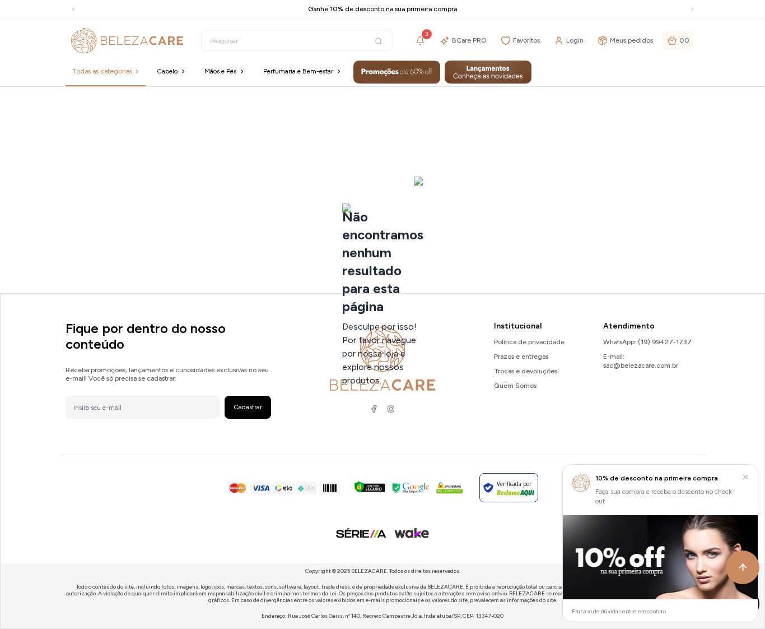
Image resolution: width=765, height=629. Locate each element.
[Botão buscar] (379, 41)
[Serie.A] (361, 533)
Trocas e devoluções (525, 371)
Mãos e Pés (220, 71)
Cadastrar (248, 407)
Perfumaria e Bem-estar (298, 71)
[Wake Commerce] (411, 533)
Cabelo (167, 71)
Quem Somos (515, 386)
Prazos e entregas (521, 356)
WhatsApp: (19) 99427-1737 (647, 342)
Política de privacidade (529, 342)
